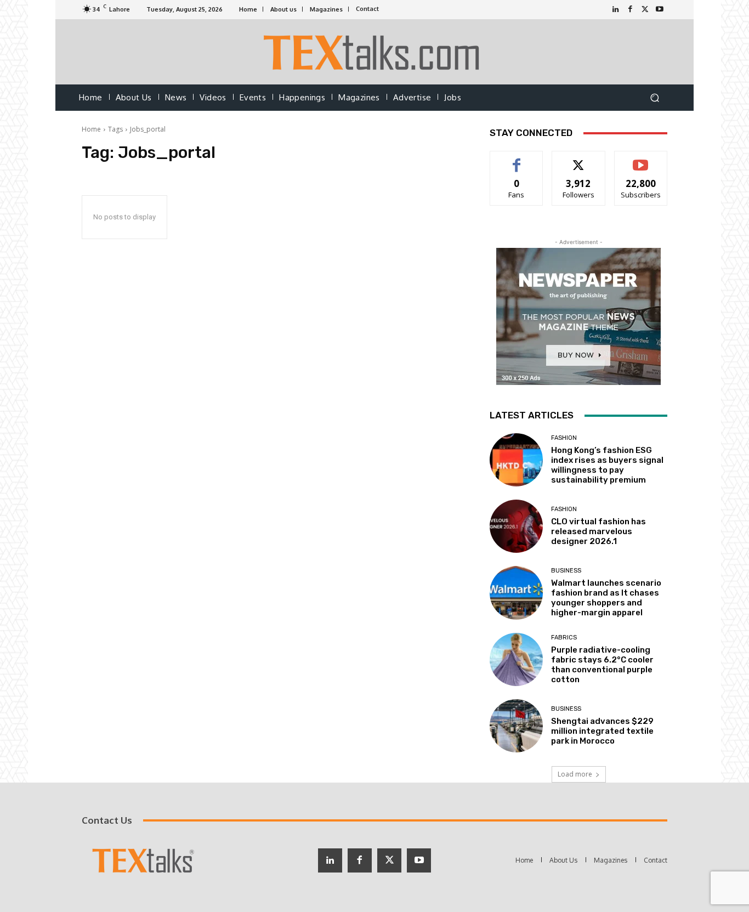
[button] (654, 98)
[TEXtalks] (374, 51)
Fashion (564, 438)
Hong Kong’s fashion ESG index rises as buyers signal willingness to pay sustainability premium (607, 465)
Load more (575, 774)
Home (91, 129)
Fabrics (564, 638)
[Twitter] (645, 9)
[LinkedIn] (615, 9)
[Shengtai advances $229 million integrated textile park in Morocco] (516, 725)
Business (566, 571)
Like (516, 159)
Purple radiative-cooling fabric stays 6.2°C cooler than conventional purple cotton (602, 664)
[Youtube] (659, 9)
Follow (579, 159)
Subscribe (641, 159)
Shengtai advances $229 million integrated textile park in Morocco (602, 731)
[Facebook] (630, 9)
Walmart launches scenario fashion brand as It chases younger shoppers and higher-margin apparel (606, 598)
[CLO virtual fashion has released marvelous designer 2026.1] (516, 526)
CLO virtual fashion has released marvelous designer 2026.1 (598, 531)
